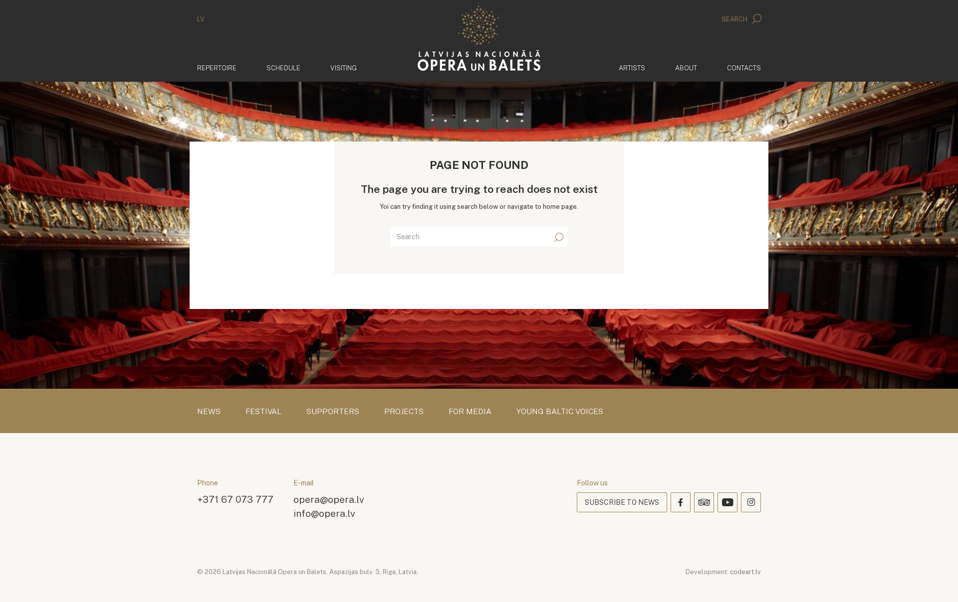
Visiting (343, 68)
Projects (404, 412)
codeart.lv (745, 572)
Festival (263, 412)
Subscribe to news (622, 502)
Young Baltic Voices (559, 412)
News (209, 412)
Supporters (332, 412)
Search (735, 19)
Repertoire (217, 68)
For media (470, 412)
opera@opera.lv (328, 499)
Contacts (744, 68)
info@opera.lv (324, 513)
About (686, 68)
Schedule (283, 68)
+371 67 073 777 (235, 499)
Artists (632, 68)
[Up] (936, 580)
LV (201, 19)
